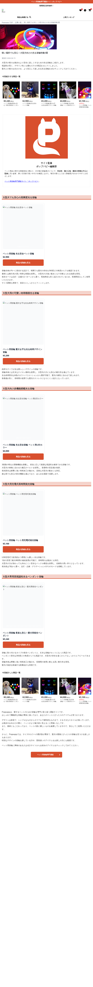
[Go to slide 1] (17, 246)
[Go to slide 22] (34, 625)
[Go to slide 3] (20, 246)
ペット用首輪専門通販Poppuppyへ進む (45, 755)
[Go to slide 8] (27, 246)
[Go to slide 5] (23, 246)
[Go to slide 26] (40, 625)
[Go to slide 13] (31, 342)
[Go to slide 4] (21, 246)
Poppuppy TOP (7, 22)
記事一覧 (18, 22)
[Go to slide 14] (23, 625)
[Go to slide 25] (38, 625)
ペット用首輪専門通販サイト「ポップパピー (22, 181)
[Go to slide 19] (30, 625)
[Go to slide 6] (24, 246)
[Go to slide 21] (33, 625)
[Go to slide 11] (28, 342)
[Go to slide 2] (19, 246)
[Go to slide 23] (36, 625)
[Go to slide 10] (27, 342)
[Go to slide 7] (23, 342)
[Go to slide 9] (28, 246)
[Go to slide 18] (29, 625)
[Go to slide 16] (26, 625)
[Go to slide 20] (32, 625)
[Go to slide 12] (30, 342)
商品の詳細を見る (23, 262)
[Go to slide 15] (25, 625)
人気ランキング (68, 17)
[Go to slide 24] (37, 625)
